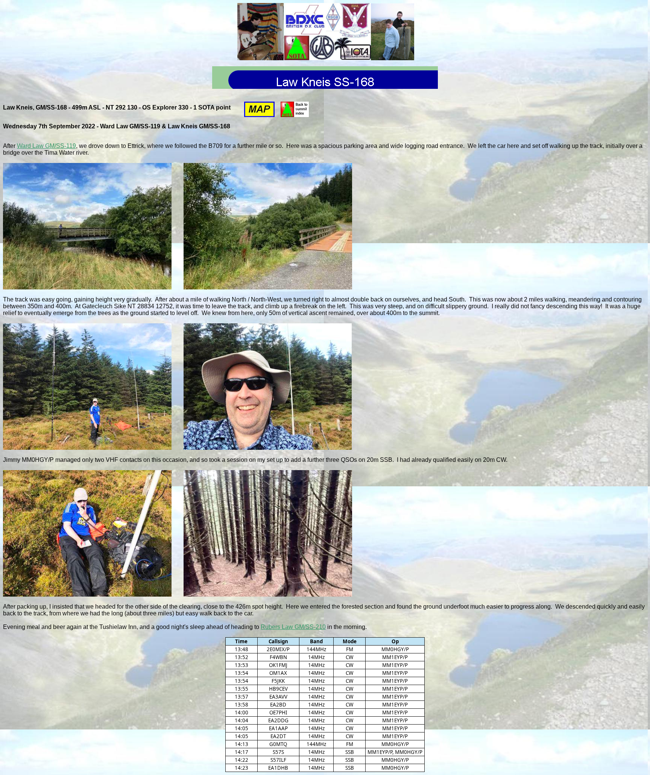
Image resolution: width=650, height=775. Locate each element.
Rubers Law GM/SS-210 (293, 627)
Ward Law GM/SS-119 (46, 146)
